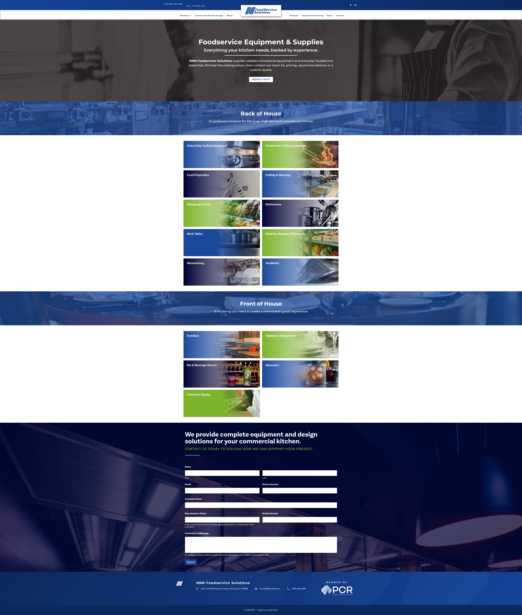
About (230, 15)
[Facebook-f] (351, 5)
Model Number (270, 513)
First (187, 478)
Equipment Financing (313, 15)
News (330, 15)
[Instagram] (355, 5)
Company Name (193, 499)
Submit (191, 562)
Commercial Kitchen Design (209, 15)
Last (264, 478)
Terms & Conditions (267, 610)
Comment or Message (197, 533)
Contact (340, 15)
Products (184, 15)
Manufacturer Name (195, 513)
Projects (294, 15)
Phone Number (270, 484)
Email (188, 484)
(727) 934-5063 (175, 4)
